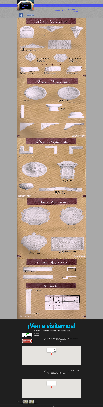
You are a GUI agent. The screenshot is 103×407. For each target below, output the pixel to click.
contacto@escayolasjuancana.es (58, 341)
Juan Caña (25, 7)
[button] (53, 5)
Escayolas (25, 5)
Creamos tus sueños (41, 10)
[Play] (62, 10)
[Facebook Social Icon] (21, 15)
